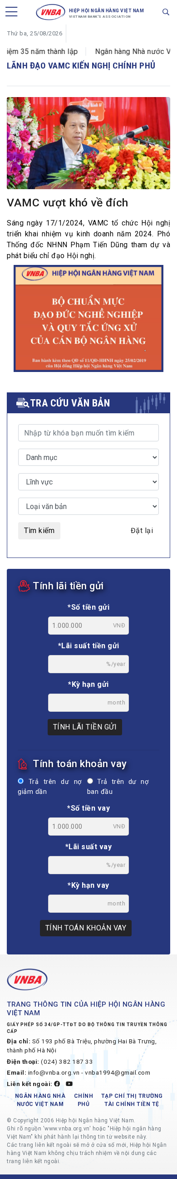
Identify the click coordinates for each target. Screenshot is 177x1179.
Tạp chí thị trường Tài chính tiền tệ (132, 1100)
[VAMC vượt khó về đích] (88, 144)
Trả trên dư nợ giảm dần (50, 787)
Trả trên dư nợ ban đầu (117, 787)
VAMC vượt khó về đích (67, 202)
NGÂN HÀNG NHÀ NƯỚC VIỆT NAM (40, 1100)
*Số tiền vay (88, 808)
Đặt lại (142, 530)
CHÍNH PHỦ (83, 1100)
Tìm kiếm (39, 530)
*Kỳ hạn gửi (88, 684)
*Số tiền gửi (88, 607)
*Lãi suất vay (88, 846)
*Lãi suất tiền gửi (88, 645)
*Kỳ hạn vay (88, 885)
